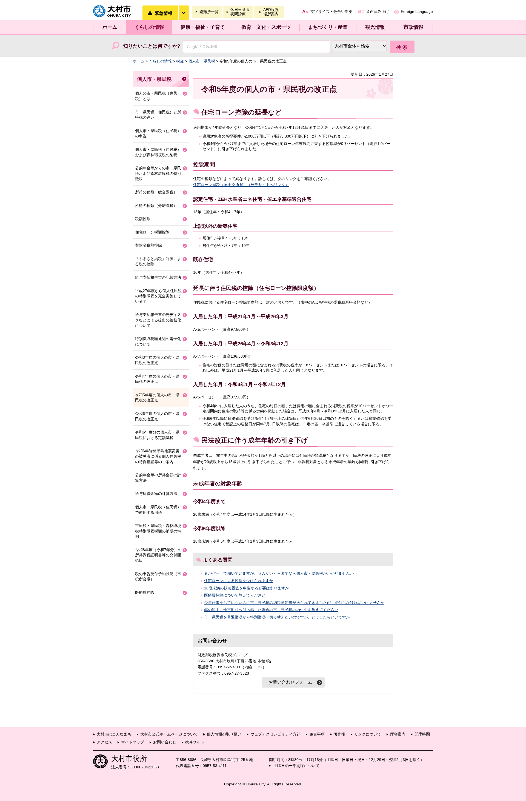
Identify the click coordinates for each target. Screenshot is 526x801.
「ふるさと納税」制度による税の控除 (158, 261)
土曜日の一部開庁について (296, 765)
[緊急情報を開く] (183, 12)
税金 (180, 61)
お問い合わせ (164, 742)
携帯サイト (194, 742)
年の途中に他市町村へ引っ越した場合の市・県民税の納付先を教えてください (271, 610)
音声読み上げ (377, 11)
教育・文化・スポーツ (266, 27)
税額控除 (142, 218)
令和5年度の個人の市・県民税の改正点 (157, 398)
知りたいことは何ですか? (151, 46)
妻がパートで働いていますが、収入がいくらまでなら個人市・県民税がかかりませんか (279, 573)
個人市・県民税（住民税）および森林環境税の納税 (158, 152)
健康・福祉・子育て (203, 27)
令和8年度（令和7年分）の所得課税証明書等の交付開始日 (158, 555)
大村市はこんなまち (114, 734)
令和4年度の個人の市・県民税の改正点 (157, 379)
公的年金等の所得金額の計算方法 (158, 478)
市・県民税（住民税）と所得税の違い (158, 115)
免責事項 (317, 734)
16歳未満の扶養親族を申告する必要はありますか (246, 588)
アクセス (104, 742)
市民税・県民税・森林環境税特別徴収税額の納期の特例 (158, 530)
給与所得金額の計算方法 (156, 493)
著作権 (339, 734)
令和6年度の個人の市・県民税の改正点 (157, 416)
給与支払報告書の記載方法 (158, 277)
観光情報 (375, 27)
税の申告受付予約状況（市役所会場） (158, 576)
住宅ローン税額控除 (152, 232)
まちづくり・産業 (328, 27)
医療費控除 (144, 592)
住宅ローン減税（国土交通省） (220, 185)
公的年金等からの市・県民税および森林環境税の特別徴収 (158, 173)
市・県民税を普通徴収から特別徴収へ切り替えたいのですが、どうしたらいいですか (277, 617)
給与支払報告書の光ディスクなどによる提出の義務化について (158, 319)
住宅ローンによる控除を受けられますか (238, 580)
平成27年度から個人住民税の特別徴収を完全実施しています (158, 296)
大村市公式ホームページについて (169, 734)
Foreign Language (417, 11)
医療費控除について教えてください (234, 595)
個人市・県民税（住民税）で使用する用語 (158, 510)
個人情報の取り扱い (224, 734)
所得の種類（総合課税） (156, 192)
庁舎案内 (397, 734)
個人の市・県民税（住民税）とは (156, 96)
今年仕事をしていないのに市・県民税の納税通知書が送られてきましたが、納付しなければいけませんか (294, 602)
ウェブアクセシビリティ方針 (275, 734)
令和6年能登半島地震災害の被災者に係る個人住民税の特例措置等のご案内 (158, 456)
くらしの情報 (149, 27)
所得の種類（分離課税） (156, 205)
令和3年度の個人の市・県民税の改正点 (157, 360)
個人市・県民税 (201, 61)
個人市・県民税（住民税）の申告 (158, 133)
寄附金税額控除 (148, 245)
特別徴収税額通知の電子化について (158, 341)
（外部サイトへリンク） (268, 185)
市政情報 (413, 27)
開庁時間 (422, 734)
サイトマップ (132, 742)
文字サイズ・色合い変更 (331, 11)
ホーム (109, 27)
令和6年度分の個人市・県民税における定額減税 (157, 435)
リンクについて (367, 734)
